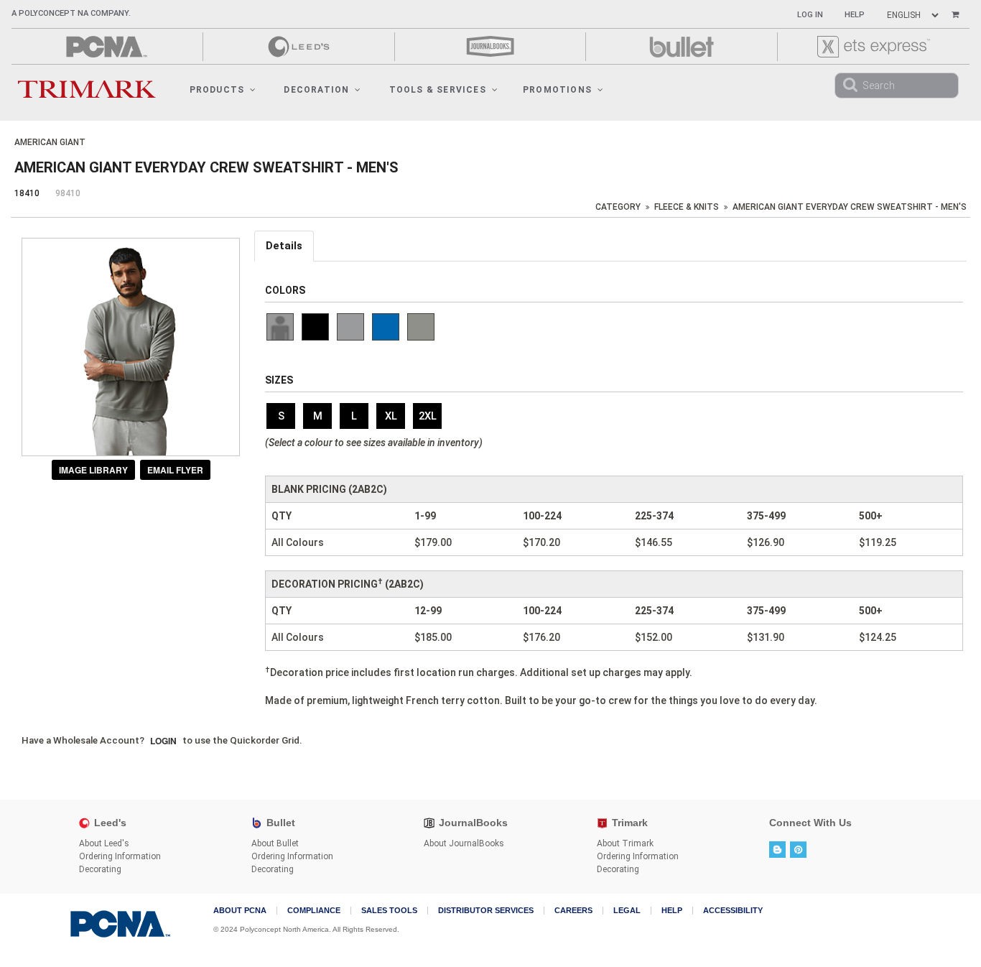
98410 (67, 193)
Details (284, 245)
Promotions (557, 90)
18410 (26, 193)
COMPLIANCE (313, 911)
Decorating (100, 869)
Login (163, 741)
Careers (573, 911)
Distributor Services (486, 911)
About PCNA (239, 911)
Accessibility (733, 911)
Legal (627, 911)
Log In (810, 14)
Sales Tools (389, 911)
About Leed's (104, 843)
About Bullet (275, 843)
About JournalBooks (464, 843)
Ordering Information (120, 856)
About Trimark (625, 843)
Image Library (93, 469)
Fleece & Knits (686, 207)
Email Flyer (175, 469)
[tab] (284, 246)
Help (855, 14)
